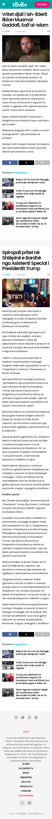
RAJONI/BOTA (26, 768)
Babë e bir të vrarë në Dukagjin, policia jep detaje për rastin (32, 181)
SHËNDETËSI (26, 777)
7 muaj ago (20, 31)
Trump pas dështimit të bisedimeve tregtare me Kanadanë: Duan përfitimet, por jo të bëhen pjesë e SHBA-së (32, 207)
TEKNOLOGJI (26, 786)
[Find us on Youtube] (22, 717)
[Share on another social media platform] (42, 162)
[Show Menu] (3, 4)
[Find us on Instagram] (29, 717)
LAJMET (26, 763)
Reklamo (42, 4)
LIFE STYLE (26, 781)
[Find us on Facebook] (16, 717)
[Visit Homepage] (20, 4)
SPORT (26, 772)
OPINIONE (26, 790)
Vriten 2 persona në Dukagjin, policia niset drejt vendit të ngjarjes (31, 193)
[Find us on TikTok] (36, 717)
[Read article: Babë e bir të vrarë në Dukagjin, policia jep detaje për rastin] (8, 182)
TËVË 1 (23, 813)
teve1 (7, 31)
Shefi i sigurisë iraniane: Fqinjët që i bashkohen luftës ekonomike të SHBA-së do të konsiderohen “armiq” (32, 222)
